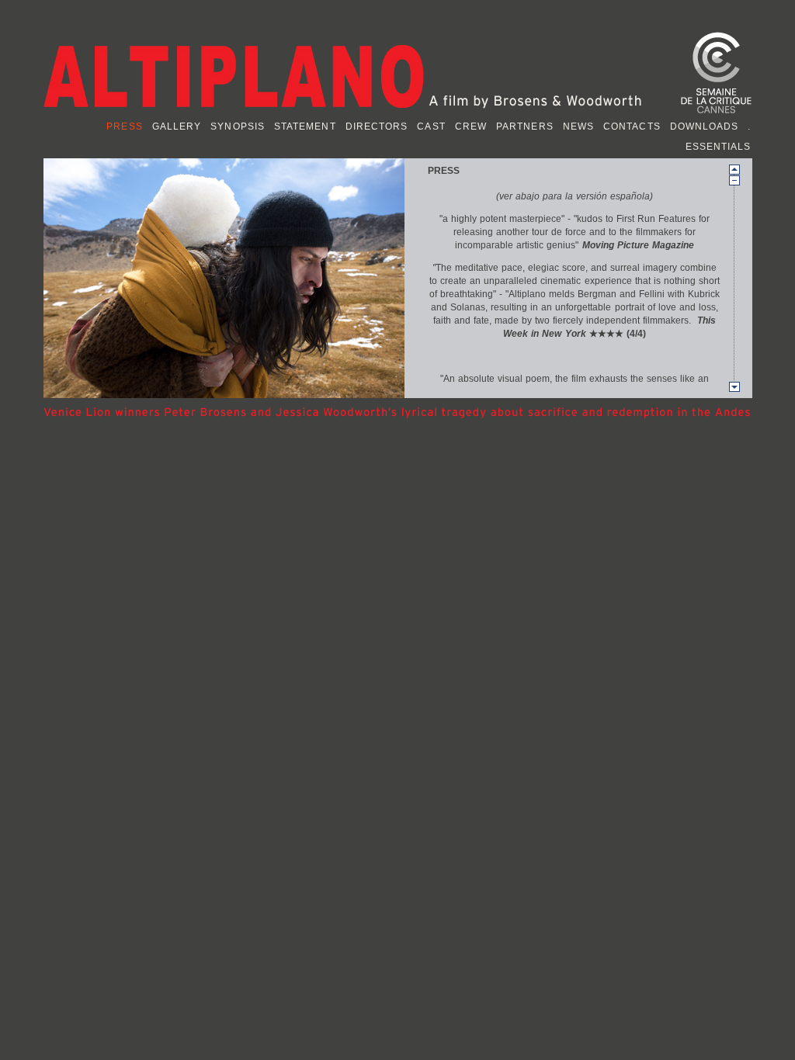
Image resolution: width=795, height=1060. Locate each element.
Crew (471, 126)
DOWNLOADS (704, 126)
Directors (376, 126)
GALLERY (177, 126)
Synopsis (237, 126)
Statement (305, 126)
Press (124, 126)
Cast (431, 126)
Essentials (719, 146)
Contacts (632, 126)
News (578, 126)
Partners (525, 126)
